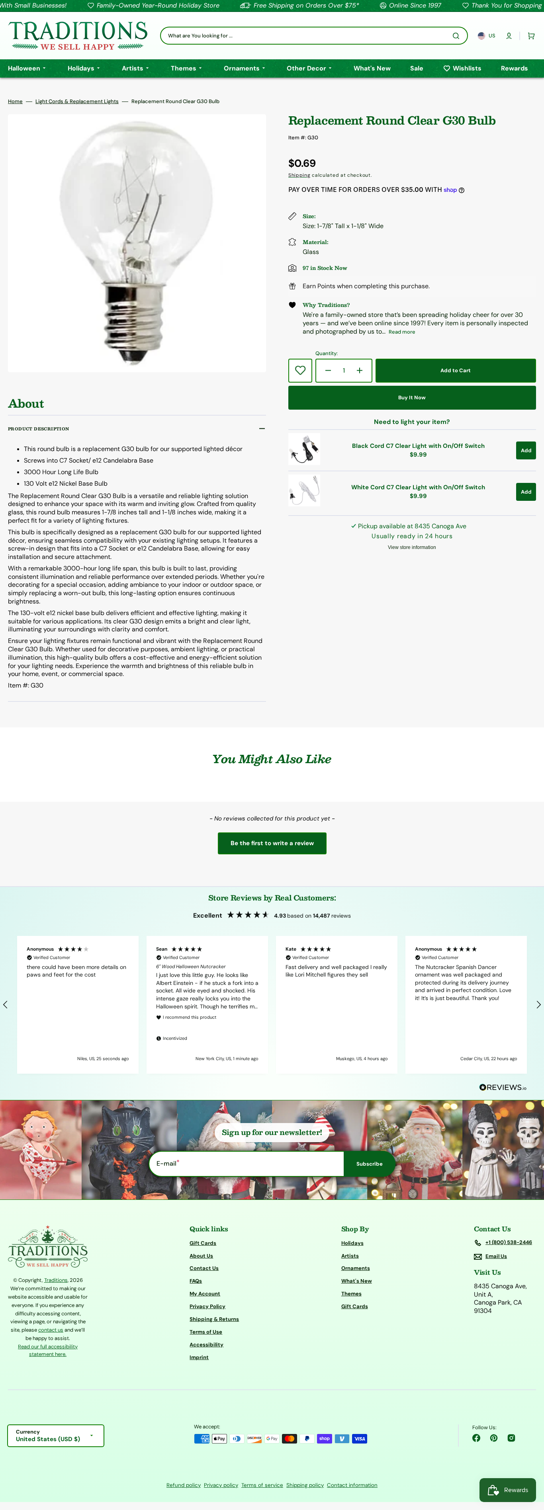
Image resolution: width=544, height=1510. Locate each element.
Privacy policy (221, 1485)
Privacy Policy (207, 1306)
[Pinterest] (494, 1438)
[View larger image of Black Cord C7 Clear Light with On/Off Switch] (304, 463)
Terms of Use (206, 1331)
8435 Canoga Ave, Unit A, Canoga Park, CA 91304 (500, 1298)
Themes (351, 1293)
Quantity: (326, 353)
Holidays (352, 1243)
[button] (509, 36)
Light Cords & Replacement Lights (77, 101)
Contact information (352, 1485)
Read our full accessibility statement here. (48, 1350)
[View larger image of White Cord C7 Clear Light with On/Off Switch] (304, 504)
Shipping (299, 175)
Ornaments (355, 1268)
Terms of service (262, 1485)
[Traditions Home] (77, 35)
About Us (201, 1255)
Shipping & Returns (214, 1319)
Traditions (56, 1280)
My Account (205, 1293)
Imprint (199, 1357)
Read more (402, 331)
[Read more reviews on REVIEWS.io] (503, 1088)
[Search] (457, 36)
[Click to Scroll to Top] (529, 1463)
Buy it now (412, 397)
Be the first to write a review (272, 843)
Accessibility (206, 1344)
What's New (356, 1281)
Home (15, 101)
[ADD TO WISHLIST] (300, 371)
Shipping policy (305, 1485)
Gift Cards (203, 1243)
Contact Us (204, 1268)
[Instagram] (511, 1438)
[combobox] (314, 36)
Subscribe (369, 1163)
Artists (350, 1255)
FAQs (196, 1281)
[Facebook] (476, 1438)
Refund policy (183, 1485)
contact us (50, 1329)
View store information (412, 547)
